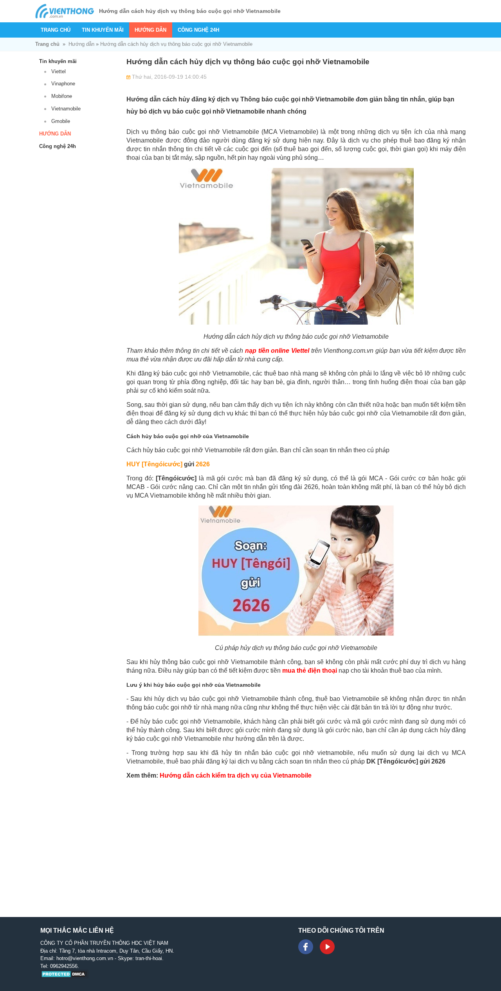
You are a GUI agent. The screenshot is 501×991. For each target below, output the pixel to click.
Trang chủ (55, 30)
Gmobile (60, 121)
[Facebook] (305, 946)
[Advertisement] (296, 840)
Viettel (58, 71)
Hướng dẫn (150, 30)
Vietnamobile (66, 109)
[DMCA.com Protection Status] (64, 977)
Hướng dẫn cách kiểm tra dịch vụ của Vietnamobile (236, 775)
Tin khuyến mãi (103, 30)
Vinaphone (63, 84)
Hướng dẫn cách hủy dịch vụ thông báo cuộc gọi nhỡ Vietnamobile (176, 44)
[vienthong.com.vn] (64, 11)
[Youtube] (327, 946)
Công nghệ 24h (198, 30)
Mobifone (61, 96)
